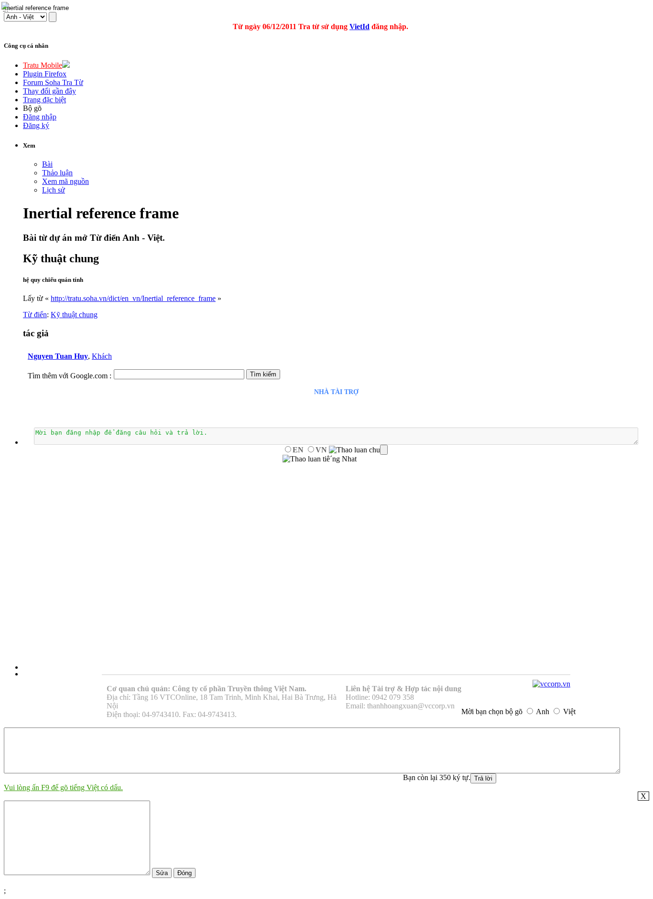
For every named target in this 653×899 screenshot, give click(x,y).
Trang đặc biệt (44, 100)
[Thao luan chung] (358, 450)
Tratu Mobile (42, 65)
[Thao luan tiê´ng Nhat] (320, 459)
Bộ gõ (32, 108)
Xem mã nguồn (65, 181)
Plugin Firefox (44, 74)
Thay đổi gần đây (49, 91)
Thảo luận (57, 173)
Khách (102, 356)
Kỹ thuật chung (74, 314)
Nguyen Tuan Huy (58, 356)
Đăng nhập (39, 117)
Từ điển (35, 314)
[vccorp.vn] (551, 684)
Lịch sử (53, 190)
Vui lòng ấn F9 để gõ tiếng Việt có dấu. (63, 787)
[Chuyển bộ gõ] (6, 6)
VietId (359, 26)
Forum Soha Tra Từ (53, 82)
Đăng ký (36, 125)
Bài (47, 164)
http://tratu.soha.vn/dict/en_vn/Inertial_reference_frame (133, 298)
